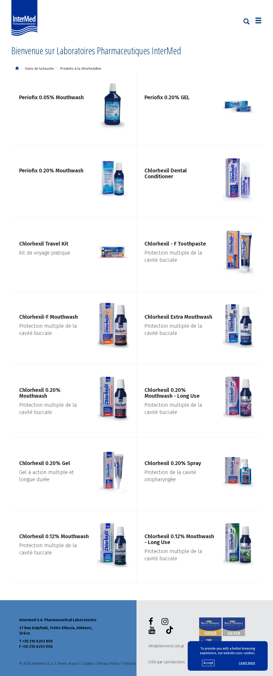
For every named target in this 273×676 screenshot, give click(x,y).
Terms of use (67, 663)
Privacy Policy (109, 663)
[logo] (25, 18)
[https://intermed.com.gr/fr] (17, 68)
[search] (246, 21)
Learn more (247, 663)
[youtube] (153, 630)
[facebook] (151, 621)
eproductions (174, 662)
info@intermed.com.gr (166, 646)
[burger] (258, 21)
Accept (208, 663)
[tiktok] (168, 631)
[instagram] (166, 621)
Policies (129, 663)
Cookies (88, 663)
